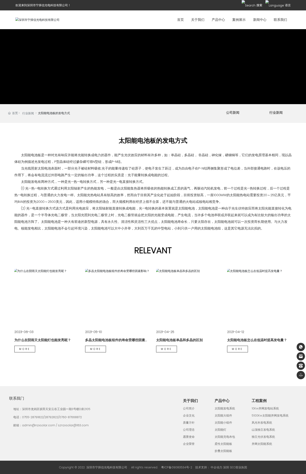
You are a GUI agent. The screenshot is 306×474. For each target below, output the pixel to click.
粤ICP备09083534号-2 (176, 467)
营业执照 (241, 467)
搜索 (259, 5)
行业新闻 (28, 113)
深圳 (226, 467)
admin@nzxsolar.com (38, 425)
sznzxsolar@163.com (73, 425)
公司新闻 (232, 112)
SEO (232, 467)
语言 (288, 5)
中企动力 (216, 467)
